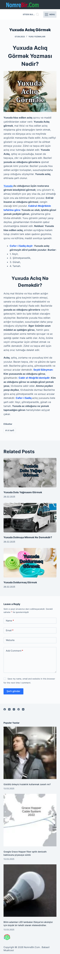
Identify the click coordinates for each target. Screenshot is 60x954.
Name (10, 620)
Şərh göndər (13, 691)
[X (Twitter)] (9, 709)
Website (10, 640)
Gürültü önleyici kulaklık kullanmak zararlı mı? (27, 784)
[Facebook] (5, 709)
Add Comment (14, 650)
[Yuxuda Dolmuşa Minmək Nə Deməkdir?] (30, 517)
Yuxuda (8, 185)
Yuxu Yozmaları (36, 36)
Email (9, 630)
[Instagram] (14, 709)
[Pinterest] (18, 709)
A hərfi (9, 430)
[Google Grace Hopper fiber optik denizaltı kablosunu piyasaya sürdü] (30, 820)
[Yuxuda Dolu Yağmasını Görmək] (30, 472)
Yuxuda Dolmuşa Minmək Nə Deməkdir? (28, 537)
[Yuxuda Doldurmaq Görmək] (30, 562)
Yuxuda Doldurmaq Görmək (20, 582)
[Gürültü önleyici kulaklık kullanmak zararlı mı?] (30, 753)
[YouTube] (23, 709)
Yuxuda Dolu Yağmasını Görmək (23, 492)
